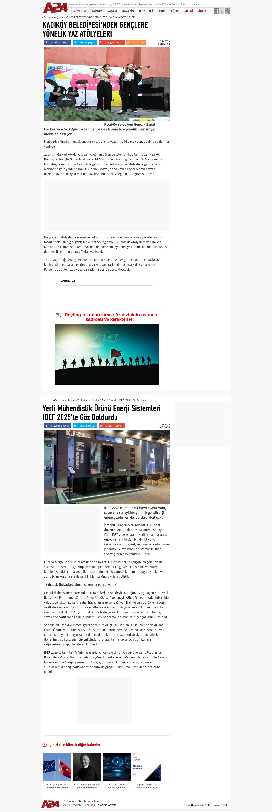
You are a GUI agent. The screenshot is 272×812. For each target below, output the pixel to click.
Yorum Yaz (138, 42)
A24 (65, 804)
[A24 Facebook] (216, 12)
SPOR (161, 11)
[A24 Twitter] (221, 12)
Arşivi (76, 804)
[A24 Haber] (55, 13)
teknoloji (70, 400)
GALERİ (188, 11)
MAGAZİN (128, 11)
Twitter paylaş (87, 42)
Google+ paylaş (114, 42)
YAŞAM (112, 11)
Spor (90, 804)
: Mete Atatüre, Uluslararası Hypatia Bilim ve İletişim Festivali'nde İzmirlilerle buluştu (165, 4)
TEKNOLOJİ (146, 11)
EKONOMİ (96, 11)
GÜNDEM (80, 11)
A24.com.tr (47, 17)
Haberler (73, 4)
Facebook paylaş (60, 42)
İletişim (195, 805)
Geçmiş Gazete (107, 804)
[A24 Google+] (227, 12)
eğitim (58, 17)
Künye (187, 805)
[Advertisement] (107, 205)
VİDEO (201, 11)
